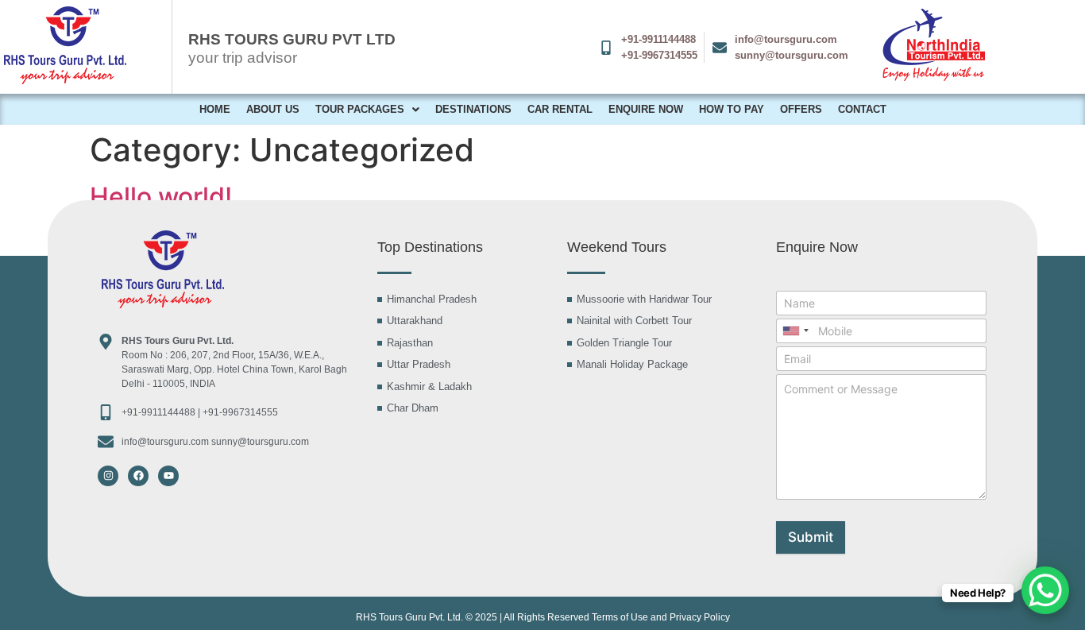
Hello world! (161, 196)
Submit (810, 537)
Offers (801, 109)
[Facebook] (138, 476)
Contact (862, 109)
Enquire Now (645, 109)
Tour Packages (359, 109)
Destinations (473, 109)
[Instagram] (108, 476)
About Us (272, 109)
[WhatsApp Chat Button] (1045, 590)
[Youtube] (168, 476)
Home (214, 109)
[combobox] (795, 330)
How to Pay (731, 109)
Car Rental (560, 109)
